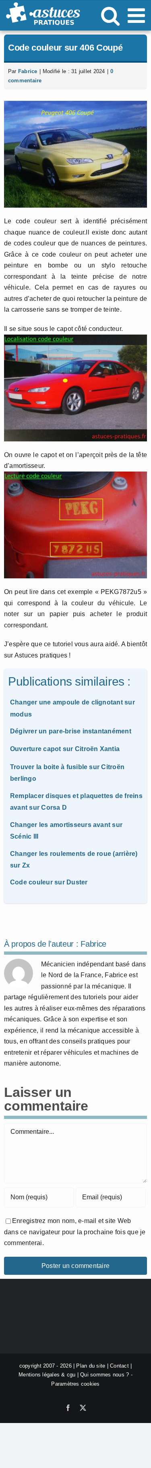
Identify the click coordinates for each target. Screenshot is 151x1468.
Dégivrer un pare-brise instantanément (70, 731)
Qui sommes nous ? (104, 1375)
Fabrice (27, 71)
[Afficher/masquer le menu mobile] (138, 15)
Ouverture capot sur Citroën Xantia (65, 748)
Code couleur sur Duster (49, 882)
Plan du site (90, 1366)
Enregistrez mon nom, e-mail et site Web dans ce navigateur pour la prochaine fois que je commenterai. (75, 1231)
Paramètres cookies (75, 1383)
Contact (119, 1366)
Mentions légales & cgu (47, 1375)
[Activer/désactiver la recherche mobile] (110, 15)
